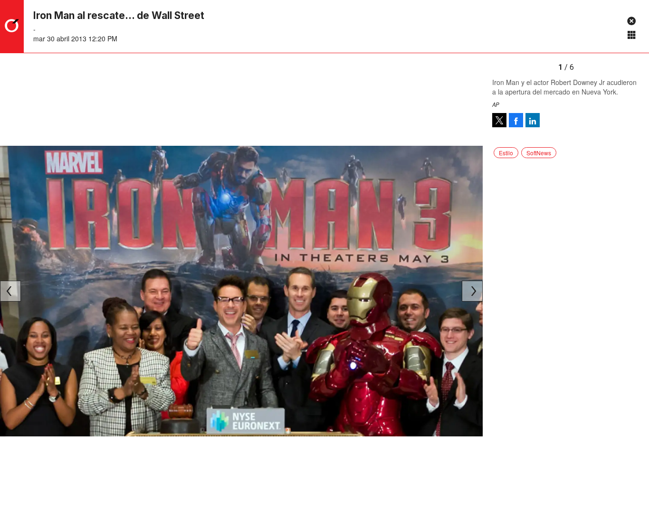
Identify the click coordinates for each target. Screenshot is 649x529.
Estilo (506, 153)
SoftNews (538, 153)
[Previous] (10, 291)
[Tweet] (499, 120)
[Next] (472, 291)
